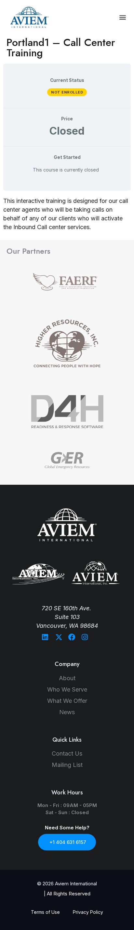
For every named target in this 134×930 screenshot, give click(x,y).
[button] (122, 17)
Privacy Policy (88, 912)
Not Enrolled (67, 92)
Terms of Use (45, 912)
